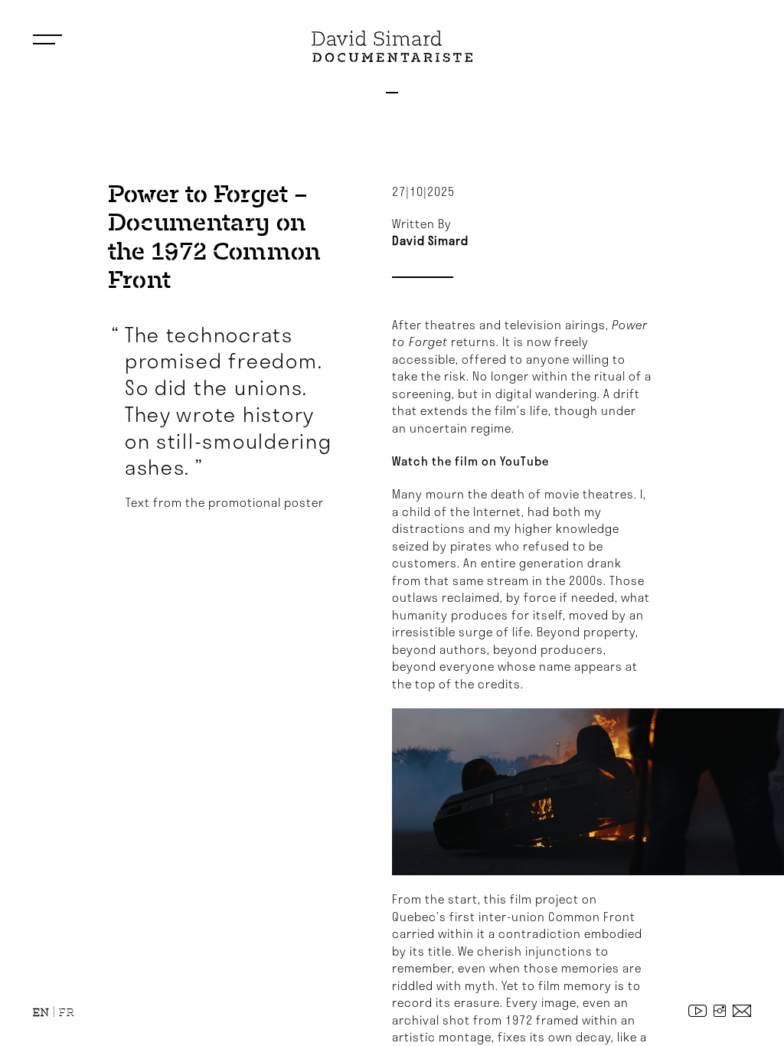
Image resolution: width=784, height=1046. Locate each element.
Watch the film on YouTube (470, 461)
